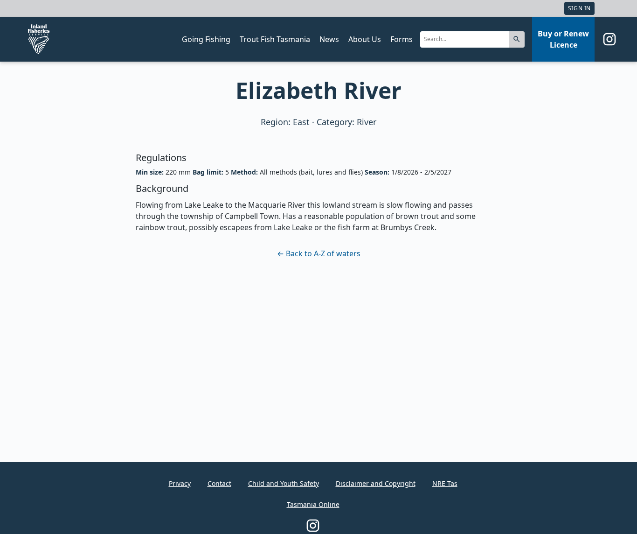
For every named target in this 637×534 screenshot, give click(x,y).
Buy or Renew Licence (563, 39)
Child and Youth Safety (283, 483)
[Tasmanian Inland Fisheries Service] (39, 39)
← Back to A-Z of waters (318, 253)
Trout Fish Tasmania (275, 39)
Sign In (579, 8)
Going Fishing (206, 39)
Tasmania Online (313, 504)
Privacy (180, 483)
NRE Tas (444, 483)
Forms (401, 39)
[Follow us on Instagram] (609, 39)
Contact (219, 483)
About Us (364, 39)
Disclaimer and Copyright (375, 483)
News (329, 39)
